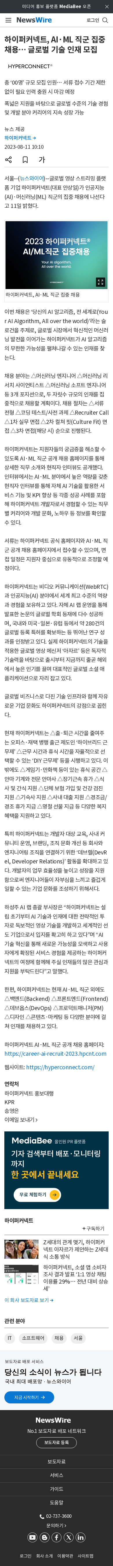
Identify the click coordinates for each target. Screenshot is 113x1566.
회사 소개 (44, 1556)
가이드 (56, 1489)
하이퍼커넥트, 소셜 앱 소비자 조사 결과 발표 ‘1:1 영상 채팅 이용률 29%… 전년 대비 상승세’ (75, 1278)
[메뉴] (7, 20)
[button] (8, 160)
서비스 (56, 1475)
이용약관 (65, 1556)
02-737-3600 (59, 1516)
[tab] (56, 1461)
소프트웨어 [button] (33, 1338)
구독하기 (95, 1229)
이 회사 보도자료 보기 (28, 1300)
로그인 (26, 1556)
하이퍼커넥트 (20, 138)
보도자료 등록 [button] (56, 1442)
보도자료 (56, 1462)
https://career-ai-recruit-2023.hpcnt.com (55, 1053)
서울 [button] (78, 1338)
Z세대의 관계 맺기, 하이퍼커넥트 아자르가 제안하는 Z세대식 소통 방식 (75, 1249)
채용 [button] (58, 1338)
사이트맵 (85, 1556)
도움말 (56, 1503)
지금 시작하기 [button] (26, 1397)
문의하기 (56, 1525)
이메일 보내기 (21, 1119)
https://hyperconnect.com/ (60, 1067)
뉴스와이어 (32, 178)
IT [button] (10, 1338)
